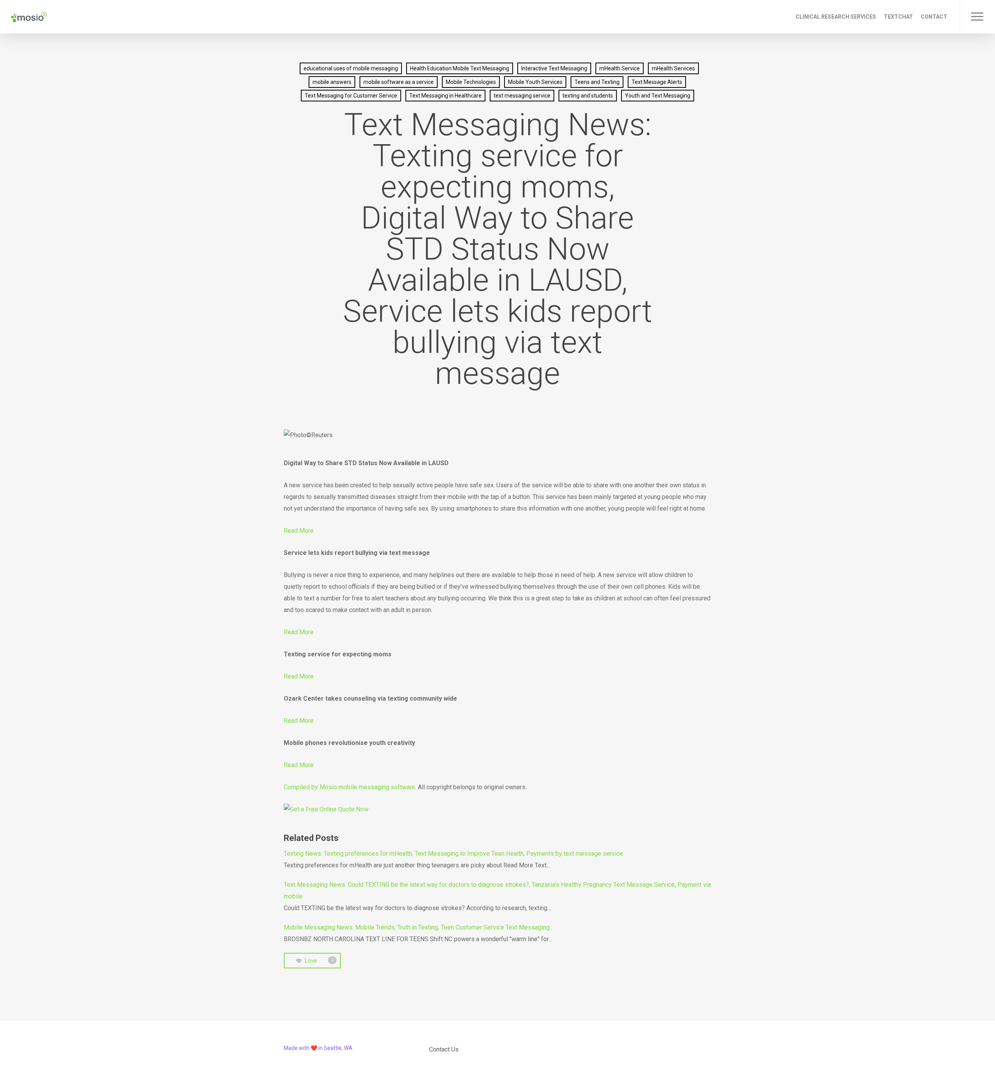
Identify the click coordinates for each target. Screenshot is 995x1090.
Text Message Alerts (657, 82)
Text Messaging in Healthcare (445, 95)
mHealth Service (619, 68)
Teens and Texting (597, 82)
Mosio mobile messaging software (367, 787)
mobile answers (331, 82)
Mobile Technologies (471, 82)
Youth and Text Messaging (657, 95)
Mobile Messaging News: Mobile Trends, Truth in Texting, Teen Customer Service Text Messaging (417, 927)
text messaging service (522, 95)
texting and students (587, 95)
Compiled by (301, 787)
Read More (299, 530)
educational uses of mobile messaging (351, 68)
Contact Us (444, 1049)
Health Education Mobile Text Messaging (459, 68)
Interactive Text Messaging (554, 68)
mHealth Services (673, 68)
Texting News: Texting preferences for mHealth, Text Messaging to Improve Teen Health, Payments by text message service (453, 853)
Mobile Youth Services (535, 82)
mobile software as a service (398, 82)
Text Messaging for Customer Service (351, 95)
